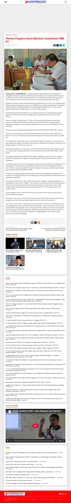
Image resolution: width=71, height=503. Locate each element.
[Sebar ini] (54, 45)
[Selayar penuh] (63, 441)
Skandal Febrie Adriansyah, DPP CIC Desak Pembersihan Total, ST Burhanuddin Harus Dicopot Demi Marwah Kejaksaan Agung (34, 399)
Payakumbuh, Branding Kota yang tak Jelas (18, 474)
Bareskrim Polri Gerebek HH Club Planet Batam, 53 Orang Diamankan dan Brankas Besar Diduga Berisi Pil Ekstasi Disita (35, 365)
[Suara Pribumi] (36, 2)
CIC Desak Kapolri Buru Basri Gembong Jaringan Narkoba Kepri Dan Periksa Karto (29, 345)
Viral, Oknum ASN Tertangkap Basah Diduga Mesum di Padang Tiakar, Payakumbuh (29, 472)
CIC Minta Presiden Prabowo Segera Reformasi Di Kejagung (22, 320)
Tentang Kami (44, 499)
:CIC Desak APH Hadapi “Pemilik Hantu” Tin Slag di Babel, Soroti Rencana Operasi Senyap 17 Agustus (34, 360)
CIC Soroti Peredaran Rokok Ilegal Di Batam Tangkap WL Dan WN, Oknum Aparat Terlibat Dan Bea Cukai (35, 378)
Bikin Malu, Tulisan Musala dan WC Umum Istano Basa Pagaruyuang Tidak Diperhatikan (30, 477)
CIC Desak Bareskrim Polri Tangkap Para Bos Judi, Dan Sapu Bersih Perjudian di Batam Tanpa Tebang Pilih (34, 338)
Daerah (7, 46)
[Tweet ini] (57, 45)
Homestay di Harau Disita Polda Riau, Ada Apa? (19, 480)
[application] (35, 426)
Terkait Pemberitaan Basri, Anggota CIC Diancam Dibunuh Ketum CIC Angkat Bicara (29, 313)
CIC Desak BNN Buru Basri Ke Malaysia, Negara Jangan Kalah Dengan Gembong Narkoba (31, 323)
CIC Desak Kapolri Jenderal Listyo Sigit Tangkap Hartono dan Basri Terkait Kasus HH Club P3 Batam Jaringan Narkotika (34, 351)
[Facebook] (32, 222)
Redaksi (6, 500)
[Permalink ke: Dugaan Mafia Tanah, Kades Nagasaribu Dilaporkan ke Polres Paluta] (55, 243)
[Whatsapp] (63, 45)
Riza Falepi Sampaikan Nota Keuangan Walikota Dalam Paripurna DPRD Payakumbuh (19, 228)
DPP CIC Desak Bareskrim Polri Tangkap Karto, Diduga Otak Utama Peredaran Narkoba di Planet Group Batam (35, 295)
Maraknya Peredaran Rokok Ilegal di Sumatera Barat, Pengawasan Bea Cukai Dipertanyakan (31, 452)
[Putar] (8, 441)
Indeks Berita (34, 499)
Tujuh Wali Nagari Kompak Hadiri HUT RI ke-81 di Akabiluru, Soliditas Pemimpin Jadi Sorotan (31, 335)
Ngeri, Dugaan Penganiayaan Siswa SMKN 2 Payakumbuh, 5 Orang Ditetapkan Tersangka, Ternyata (34, 457)
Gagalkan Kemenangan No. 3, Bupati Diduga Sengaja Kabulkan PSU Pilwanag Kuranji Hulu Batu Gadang (15, 268)
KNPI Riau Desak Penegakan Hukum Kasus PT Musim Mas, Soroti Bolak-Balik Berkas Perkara (34, 251)
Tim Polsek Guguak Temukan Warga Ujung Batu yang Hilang (23, 483)
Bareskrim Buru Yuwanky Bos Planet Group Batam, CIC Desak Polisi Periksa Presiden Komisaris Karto (34, 290)
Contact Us (60, 499)
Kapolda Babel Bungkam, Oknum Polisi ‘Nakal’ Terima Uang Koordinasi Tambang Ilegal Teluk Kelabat (34, 467)
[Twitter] (35, 222)
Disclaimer (52, 499)
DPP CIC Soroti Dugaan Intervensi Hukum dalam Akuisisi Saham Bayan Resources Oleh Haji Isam (33, 308)
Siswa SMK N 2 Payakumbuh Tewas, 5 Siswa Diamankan (21, 461)
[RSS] (38, 222)
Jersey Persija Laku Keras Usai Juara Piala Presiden (20, 464)
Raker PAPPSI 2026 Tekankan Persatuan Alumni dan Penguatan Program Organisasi (29, 348)
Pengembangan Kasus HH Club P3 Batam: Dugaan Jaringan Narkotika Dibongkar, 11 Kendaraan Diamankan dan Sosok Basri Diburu (32, 356)
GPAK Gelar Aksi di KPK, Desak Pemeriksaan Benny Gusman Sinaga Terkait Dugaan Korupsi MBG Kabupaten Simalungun (33, 390)
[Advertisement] (35, 18)
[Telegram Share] (60, 45)
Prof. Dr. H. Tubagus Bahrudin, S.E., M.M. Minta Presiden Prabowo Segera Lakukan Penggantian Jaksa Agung (34, 304)
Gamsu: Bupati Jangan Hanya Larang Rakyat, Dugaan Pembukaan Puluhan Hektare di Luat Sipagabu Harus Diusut (15, 251)
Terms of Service (24, 499)
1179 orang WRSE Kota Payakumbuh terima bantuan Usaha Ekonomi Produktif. (53, 228)
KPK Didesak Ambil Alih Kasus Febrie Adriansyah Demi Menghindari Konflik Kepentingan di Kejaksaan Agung (34, 374)
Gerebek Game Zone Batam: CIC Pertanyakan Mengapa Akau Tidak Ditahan (27, 342)
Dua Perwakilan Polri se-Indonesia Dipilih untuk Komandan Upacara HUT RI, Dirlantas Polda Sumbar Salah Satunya (35, 394)
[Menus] (5, 2)
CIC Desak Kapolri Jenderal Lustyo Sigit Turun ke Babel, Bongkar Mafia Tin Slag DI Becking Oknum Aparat (35, 330)
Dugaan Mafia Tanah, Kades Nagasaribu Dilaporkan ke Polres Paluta (54, 251)
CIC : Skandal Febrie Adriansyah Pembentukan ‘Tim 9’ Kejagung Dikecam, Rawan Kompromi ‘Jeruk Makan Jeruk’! (35, 326)
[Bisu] (60, 441)
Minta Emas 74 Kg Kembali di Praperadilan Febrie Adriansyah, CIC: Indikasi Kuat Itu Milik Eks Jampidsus (34, 316)
